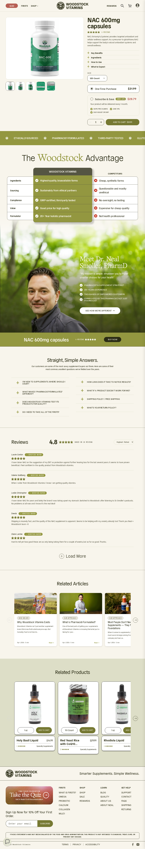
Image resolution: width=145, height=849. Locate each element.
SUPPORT (126, 792)
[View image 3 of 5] (30, 86)
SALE (82, 796)
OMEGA (62, 796)
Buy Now (112, 339)
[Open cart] (129, 5)
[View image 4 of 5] (40, 86)
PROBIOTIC (64, 801)
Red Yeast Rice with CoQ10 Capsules (69, 744)
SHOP (82, 792)
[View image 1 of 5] (10, 86)
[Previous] (9, 620)
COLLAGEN (64, 809)
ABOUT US (105, 801)
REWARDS (85, 801)
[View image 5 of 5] (51, 86)
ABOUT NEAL (107, 805)
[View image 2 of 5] (20, 86)
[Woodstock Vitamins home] (72, 6)
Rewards (112, 5)
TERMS (65, 844)
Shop (34, 5)
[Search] (122, 5)
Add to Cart (44, 730)
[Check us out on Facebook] (132, 844)
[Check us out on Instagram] (138, 844)
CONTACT (126, 796)
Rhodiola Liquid (114, 740)
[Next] (135, 620)
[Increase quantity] (101, 122)
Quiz (11, 5)
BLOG (103, 792)
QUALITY (104, 796)
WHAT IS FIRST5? (67, 792)
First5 (24, 5)
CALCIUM (63, 805)
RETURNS (126, 809)
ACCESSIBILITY (92, 844)
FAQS (124, 801)
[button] (7, 842)
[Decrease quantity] (90, 122)
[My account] (137, 6)
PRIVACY (77, 844)
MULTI (62, 813)
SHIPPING (126, 805)
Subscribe (45, 823)
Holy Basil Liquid (27, 740)
